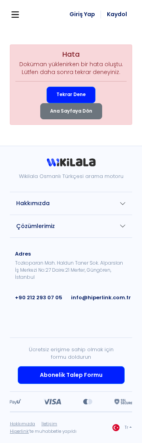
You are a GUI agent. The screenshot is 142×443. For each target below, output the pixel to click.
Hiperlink (19, 431)
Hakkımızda (33, 203)
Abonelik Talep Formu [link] (71, 375)
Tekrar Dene (71, 94)
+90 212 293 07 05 (38, 297)
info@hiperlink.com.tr (101, 297)
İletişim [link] (49, 424)
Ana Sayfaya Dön (71, 111)
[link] (71, 165)
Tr (126, 427)
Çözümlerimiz (35, 226)
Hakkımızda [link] (22, 424)
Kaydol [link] (117, 14)
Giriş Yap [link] (82, 14)
